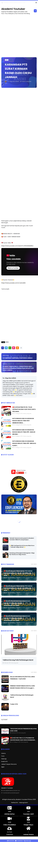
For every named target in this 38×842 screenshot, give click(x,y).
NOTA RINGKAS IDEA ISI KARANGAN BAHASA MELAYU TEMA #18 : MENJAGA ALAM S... (24, 443)
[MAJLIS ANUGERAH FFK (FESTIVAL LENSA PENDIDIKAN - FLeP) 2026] (5, 682)
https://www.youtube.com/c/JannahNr (13, 283)
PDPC (6, 60)
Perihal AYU (14, 802)
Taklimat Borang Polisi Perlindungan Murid (18, 660)
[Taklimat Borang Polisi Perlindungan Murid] (19, 644)
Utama (3, 753)
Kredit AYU (4, 761)
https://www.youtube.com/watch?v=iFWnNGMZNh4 (17, 246)
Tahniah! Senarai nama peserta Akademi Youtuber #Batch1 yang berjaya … (21, 538)
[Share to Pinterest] (13, 348)
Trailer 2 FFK (14, 704)
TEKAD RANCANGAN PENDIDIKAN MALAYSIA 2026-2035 (19, 2)
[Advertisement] (19, 35)
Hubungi (3, 759)
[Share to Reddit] (17, 348)
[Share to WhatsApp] (9, 348)
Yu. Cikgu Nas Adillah (9, 378)
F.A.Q (2, 756)
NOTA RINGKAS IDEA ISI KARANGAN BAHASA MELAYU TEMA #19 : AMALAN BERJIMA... (23, 432)
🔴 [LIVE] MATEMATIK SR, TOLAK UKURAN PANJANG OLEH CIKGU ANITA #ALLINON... (24, 409)
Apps (2, 767)
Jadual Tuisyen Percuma (9, 764)
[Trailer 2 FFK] (5, 710)
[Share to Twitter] (6, 348)
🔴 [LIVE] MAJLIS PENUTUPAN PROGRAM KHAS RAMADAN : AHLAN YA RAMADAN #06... (18, 573)
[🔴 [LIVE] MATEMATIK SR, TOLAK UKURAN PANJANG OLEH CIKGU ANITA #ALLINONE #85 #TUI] (6, 415)
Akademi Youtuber (13, 9)
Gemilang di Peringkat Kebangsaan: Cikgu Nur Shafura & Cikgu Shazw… (22, 553)
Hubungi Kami (23, 802)
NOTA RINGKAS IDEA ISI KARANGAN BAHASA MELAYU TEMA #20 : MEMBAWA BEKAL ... (23, 421)
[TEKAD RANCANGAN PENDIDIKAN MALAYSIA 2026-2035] (2, 3)
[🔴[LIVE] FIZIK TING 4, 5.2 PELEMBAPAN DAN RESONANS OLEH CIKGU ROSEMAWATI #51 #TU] (5, 744)
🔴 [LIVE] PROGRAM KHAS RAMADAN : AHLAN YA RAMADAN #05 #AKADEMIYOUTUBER (17, 603)
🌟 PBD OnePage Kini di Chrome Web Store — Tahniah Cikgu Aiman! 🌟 (21, 546)
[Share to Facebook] (2, 348)
